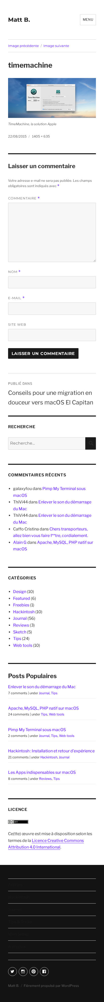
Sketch (19, 632)
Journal (20, 618)
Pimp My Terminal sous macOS (37, 729)
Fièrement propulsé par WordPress (51, 986)
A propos (16, 946)
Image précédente (23, 46)
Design (19, 591)
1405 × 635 (41, 136)
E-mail (16, 298)
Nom (14, 272)
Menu (88, 19)
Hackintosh (24, 611)
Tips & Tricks (20, 921)
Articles (15, 884)
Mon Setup (18, 934)
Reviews (21, 625)
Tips (17, 638)
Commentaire (24, 198)
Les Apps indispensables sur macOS (42, 772)
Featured (21, 598)
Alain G (20, 542)
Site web (17, 324)
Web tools (22, 645)
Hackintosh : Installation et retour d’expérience (51, 751)
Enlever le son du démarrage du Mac (42, 686)
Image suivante (56, 46)
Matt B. (19, 19)
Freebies (21, 605)
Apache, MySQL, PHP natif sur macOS (43, 708)
